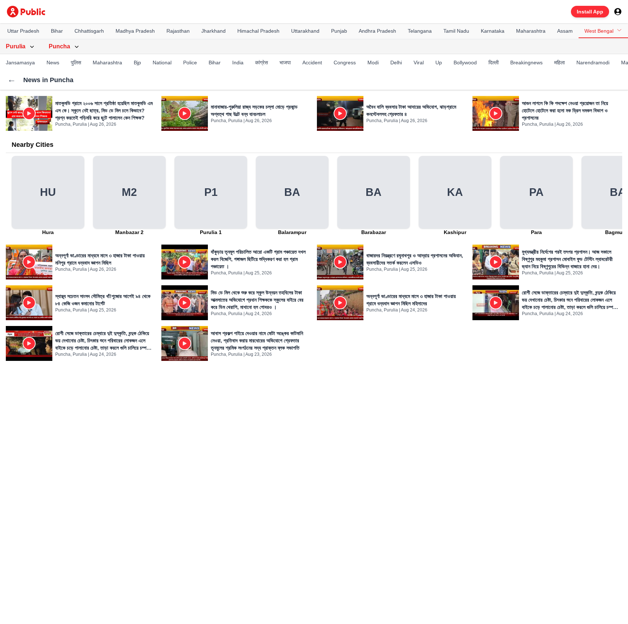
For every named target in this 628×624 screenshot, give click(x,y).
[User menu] (617, 11)
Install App (590, 12)
